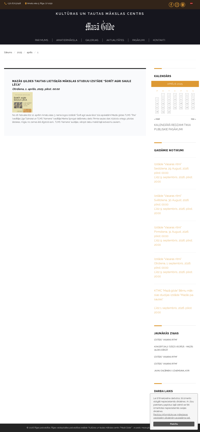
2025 (19, 52)
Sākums (8, 52)
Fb (171, 4)
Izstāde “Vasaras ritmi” (165, 340)
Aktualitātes (115, 40)
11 (181, 99)
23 (169, 108)
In (177, 4)
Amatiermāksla (66, 40)
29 (163, 112)
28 (157, 112)
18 (181, 103)
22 (163, 108)
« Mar (157, 119)
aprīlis (30, 52)
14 (157, 103)
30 (169, 112)
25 (181, 108)
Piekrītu (174, 424)
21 (157, 108)
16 (169, 103)
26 (187, 108)
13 (193, 99)
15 (163, 103)
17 (175, 103)
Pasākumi (138, 40)
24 (175, 108)
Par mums (41, 40)
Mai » (193, 119)
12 (187, 99)
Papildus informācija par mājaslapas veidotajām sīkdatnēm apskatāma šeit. (171, 416)
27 (193, 108)
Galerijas (91, 40)
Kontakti (159, 40)
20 (193, 103)
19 (187, 103)
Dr (183, 4)
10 (175, 99)
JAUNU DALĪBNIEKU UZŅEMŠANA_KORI (171, 371)
